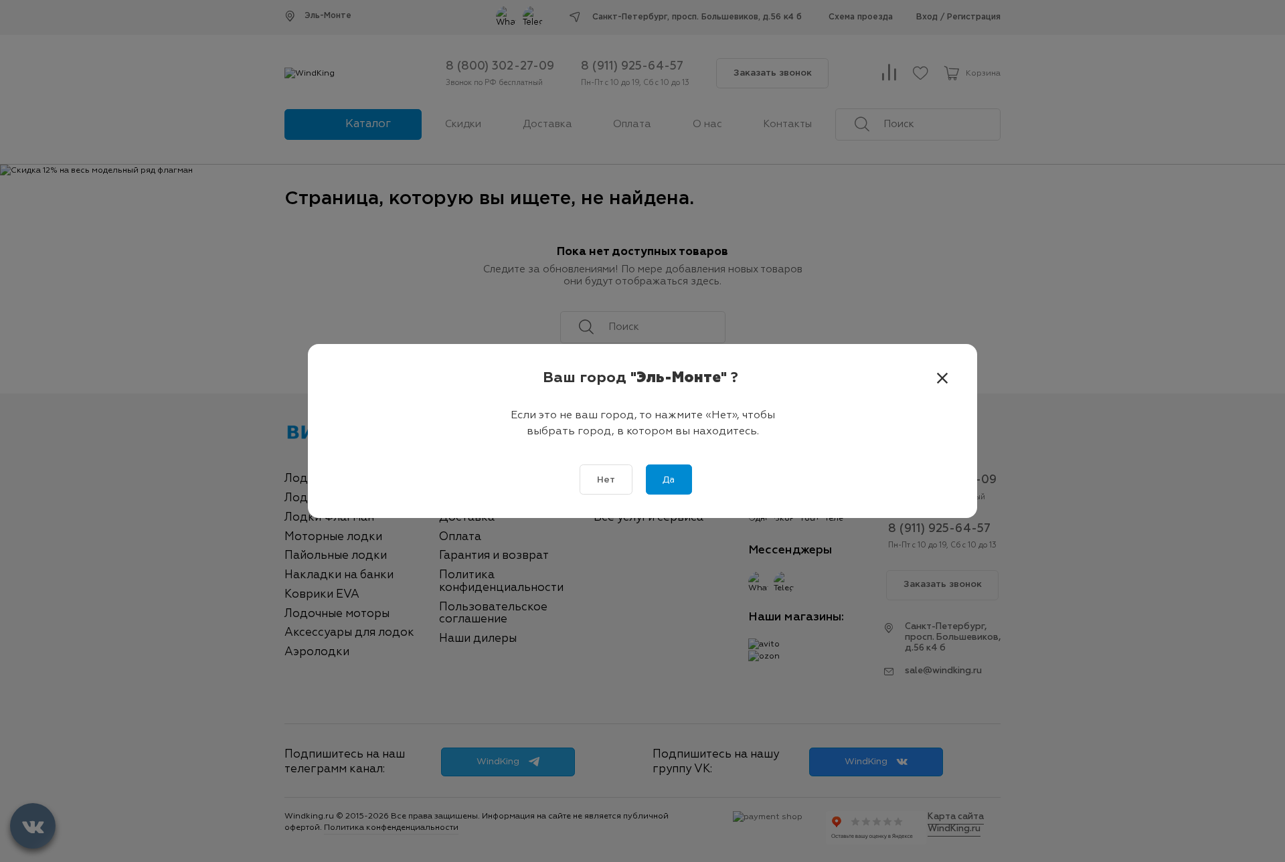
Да (669, 480)
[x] (942, 378)
